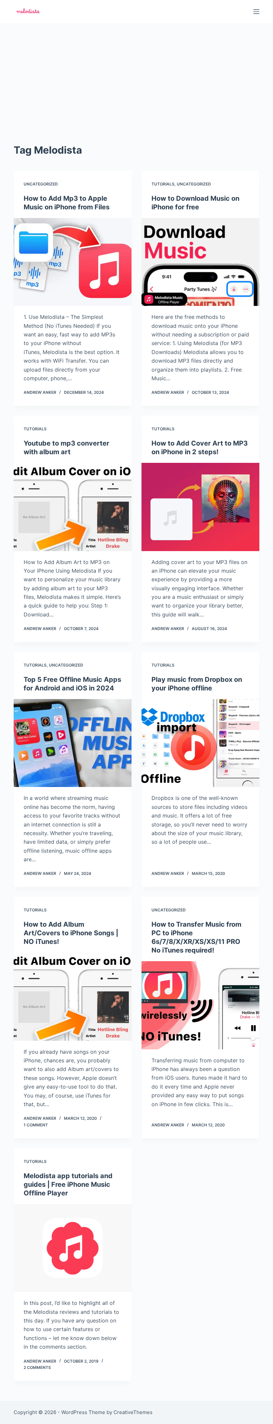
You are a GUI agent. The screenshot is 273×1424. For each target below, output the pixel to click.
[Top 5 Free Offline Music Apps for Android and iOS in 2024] (73, 743)
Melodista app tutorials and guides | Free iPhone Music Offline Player (68, 1184)
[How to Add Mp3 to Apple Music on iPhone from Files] (73, 262)
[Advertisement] (136, 73)
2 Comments (37, 1367)
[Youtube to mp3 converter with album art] (73, 507)
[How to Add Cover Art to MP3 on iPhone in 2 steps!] (200, 507)
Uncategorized (41, 183)
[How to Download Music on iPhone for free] (200, 262)
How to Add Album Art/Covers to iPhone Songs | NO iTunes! (71, 933)
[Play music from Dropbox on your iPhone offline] (200, 743)
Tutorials (162, 183)
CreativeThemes (133, 1412)
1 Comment (36, 1124)
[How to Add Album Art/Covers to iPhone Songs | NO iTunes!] (73, 997)
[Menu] (256, 12)
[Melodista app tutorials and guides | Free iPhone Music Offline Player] (73, 1248)
